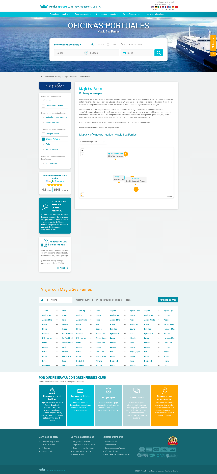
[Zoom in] (82, 150)
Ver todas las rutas (168, 300)
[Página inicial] (41, 77)
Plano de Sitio (78, 454)
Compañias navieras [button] (132, 14)
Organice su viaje (133, 44)
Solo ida (99, 44)
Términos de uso (111, 451)
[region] (126, 172)
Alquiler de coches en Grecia (84, 445)
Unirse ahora (62, 268)
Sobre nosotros (111, 442)
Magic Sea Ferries (70, 77)
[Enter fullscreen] (82, 194)
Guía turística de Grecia (82, 451)
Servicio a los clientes (156, 14)
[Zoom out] (82, 154)
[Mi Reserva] (213, 54)
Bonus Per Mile (47, 451)
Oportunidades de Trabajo (115, 448)
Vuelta (114, 44)
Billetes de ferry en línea (50, 442)
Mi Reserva (45, 448)
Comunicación (110, 445)
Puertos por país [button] (82, 14)
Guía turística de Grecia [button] (106, 14)
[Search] (158, 52)
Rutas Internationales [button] (59, 14)
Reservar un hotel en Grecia (83, 448)
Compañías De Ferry (53, 77)
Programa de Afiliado (81, 442)
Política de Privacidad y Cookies (117, 454)
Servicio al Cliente (48, 445)
